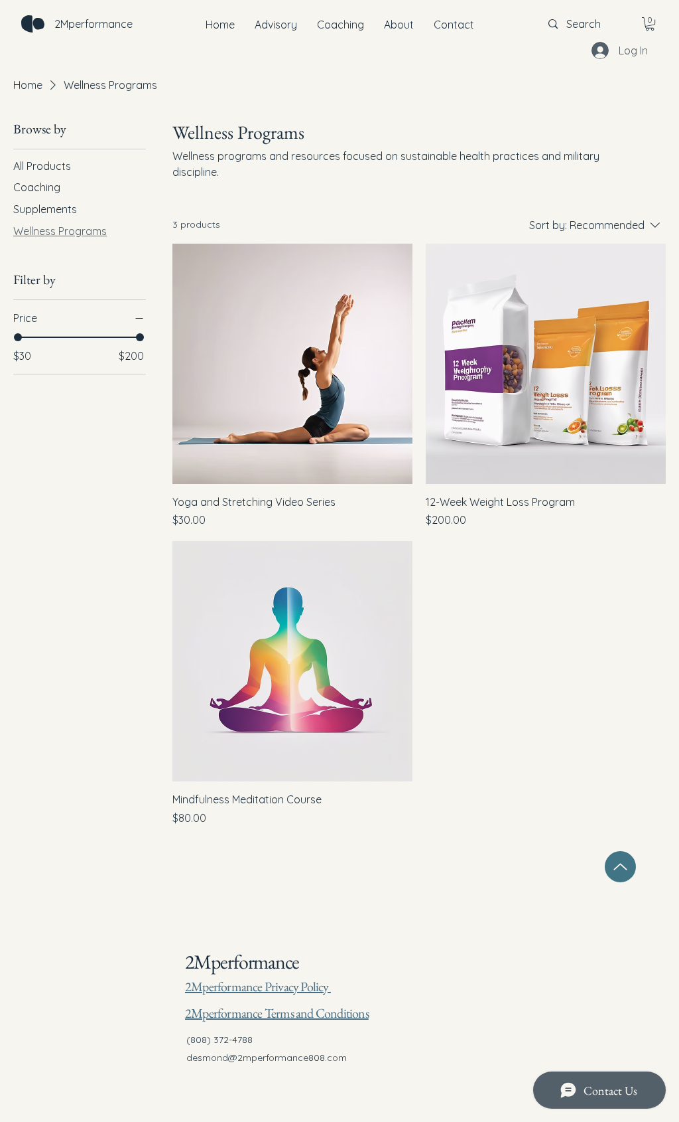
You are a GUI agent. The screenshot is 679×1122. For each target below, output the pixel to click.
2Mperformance (241, 962)
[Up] (620, 866)
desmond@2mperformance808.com (266, 1058)
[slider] (18, 337)
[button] (650, 24)
